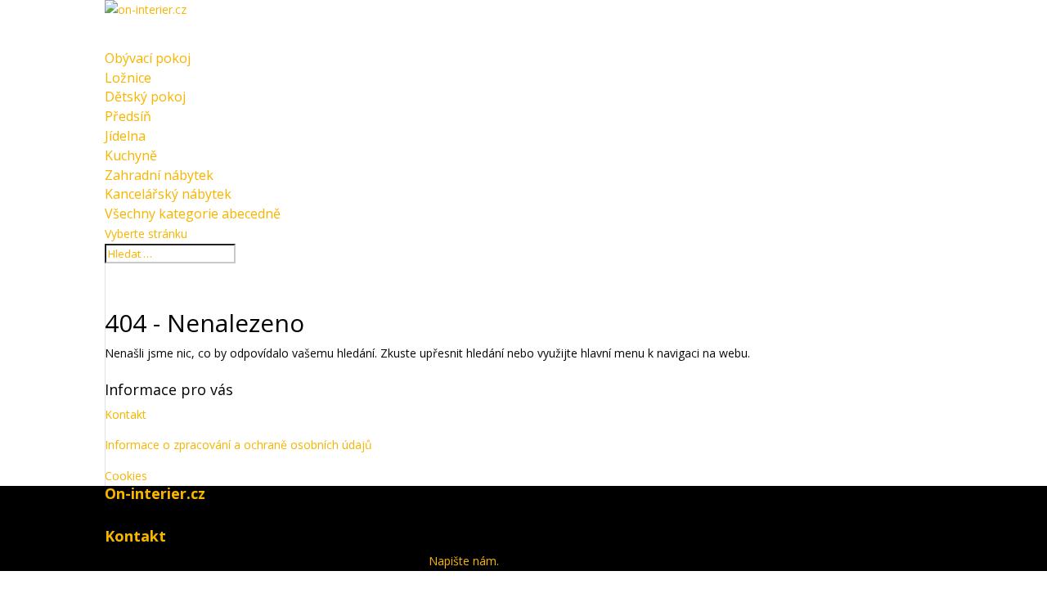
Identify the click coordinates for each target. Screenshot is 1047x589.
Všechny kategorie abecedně (193, 214)
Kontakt (125, 414)
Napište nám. (464, 561)
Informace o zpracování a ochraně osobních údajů (238, 444)
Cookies (126, 475)
